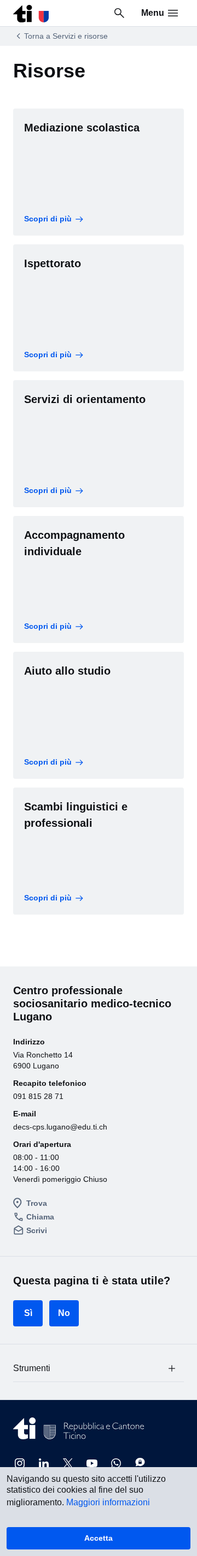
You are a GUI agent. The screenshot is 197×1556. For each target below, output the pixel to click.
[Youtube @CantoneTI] (92, 1463)
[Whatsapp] (116, 1463)
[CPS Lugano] (31, 10)
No (64, 1313)
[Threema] (140, 1463)
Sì (28, 1313)
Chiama (40, 1216)
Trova (36, 1203)
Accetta (98, 1538)
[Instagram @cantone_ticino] (19, 1463)
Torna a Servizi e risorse (66, 36)
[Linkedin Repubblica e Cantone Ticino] (43, 1463)
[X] (67, 1463)
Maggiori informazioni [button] (108, 1502)
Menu (152, 12)
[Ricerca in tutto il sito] (119, 13)
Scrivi (36, 1230)
